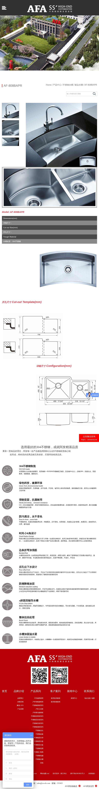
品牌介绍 (19, 691)
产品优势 (20, 709)
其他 (41, 763)
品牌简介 (20, 698)
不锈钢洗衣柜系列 (37, 720)
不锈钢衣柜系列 (37, 723)
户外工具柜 (39, 709)
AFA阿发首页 (88, 786)
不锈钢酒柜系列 (37, 727)
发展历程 (20, 702)
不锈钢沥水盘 (38, 741)
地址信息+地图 (89, 698)
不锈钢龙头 (39, 730)
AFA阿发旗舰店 (71, 786)
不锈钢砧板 (39, 734)
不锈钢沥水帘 (38, 738)
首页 (4, 691)
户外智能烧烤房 (37, 702)
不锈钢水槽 (68, 85)
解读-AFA (20, 705)
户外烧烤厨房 (38, 698)
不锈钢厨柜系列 (37, 705)
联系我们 (89, 691)
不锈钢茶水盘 (38, 745)
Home (48, 85)
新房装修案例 (55, 702)
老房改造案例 (55, 698)
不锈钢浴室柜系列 (37, 716)
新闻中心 (72, 691)
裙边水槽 (79, 85)
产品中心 (57, 85)
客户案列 (55, 691)
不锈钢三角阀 (38, 752)
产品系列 (36, 691)
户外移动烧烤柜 (37, 712)
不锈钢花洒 (39, 748)
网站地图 (43, 773)
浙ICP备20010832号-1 (77, 773)
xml (48, 773)
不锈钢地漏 (39, 756)
